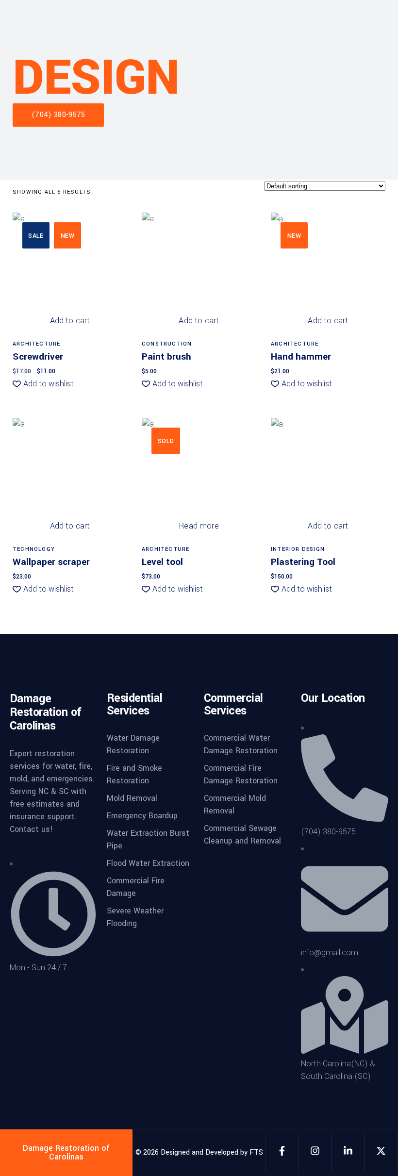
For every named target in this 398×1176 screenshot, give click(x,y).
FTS (256, 1152)
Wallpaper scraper (51, 562)
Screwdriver (38, 357)
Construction (167, 344)
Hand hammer (301, 357)
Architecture (36, 344)
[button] (43, 384)
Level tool (162, 562)
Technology (34, 549)
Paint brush (166, 357)
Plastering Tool (303, 562)
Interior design (298, 549)
